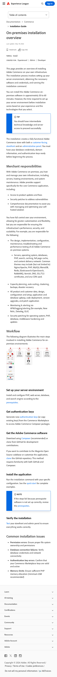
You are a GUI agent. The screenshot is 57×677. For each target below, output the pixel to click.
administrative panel (32, 146)
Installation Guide (18, 26)
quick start (31, 483)
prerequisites (12, 402)
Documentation (13, 21)
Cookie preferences (34, 665)
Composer (25, 438)
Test (8, 523)
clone (8, 458)
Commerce (29, 21)
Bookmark (12, 50)
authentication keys (29, 416)
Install (15, 56)
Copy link (24, 50)
